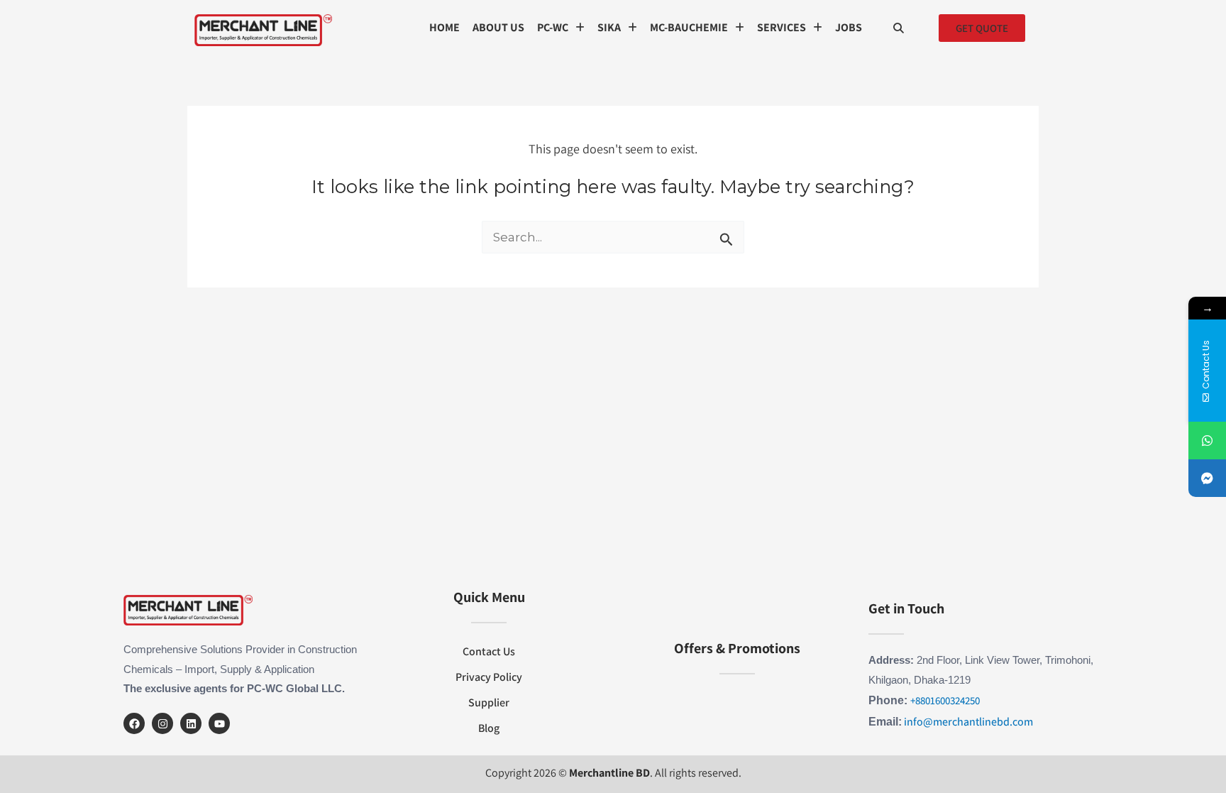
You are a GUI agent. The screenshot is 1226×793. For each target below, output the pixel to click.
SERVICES (781, 27)
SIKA (609, 27)
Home (444, 27)
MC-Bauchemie (689, 27)
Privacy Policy (488, 676)
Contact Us (489, 651)
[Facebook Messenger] (1207, 478)
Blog (488, 728)
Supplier (488, 702)
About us (498, 27)
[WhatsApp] (1207, 440)
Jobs (848, 27)
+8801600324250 (945, 700)
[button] (561, 28)
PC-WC (552, 27)
